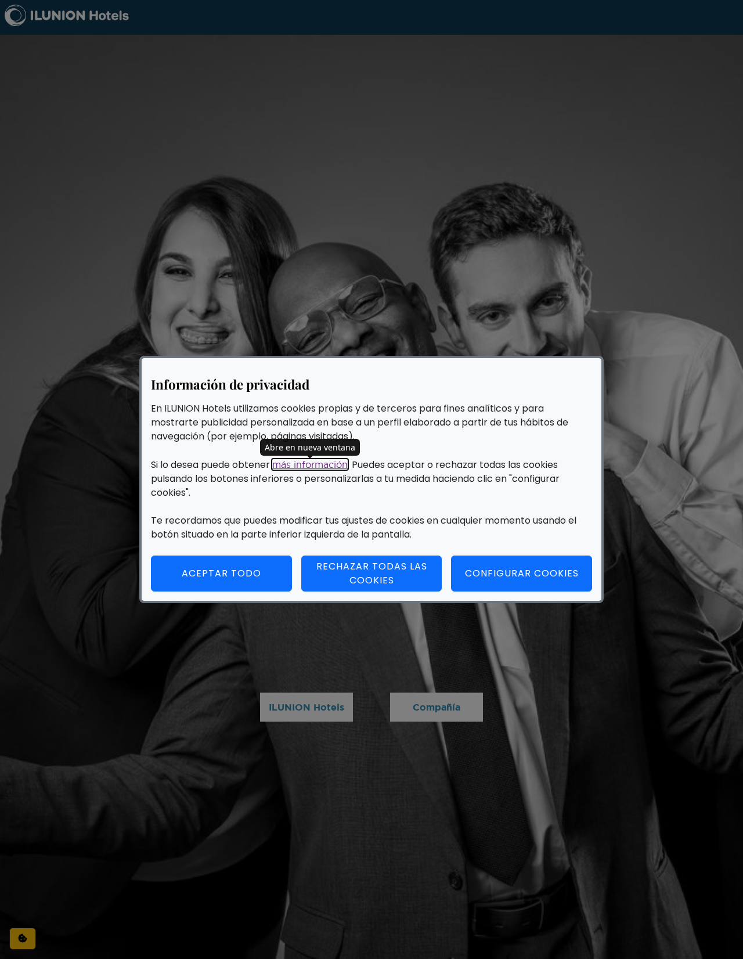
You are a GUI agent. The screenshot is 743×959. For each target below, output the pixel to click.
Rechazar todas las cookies (371, 573)
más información (310, 464)
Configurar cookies (528, 573)
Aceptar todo (221, 573)
